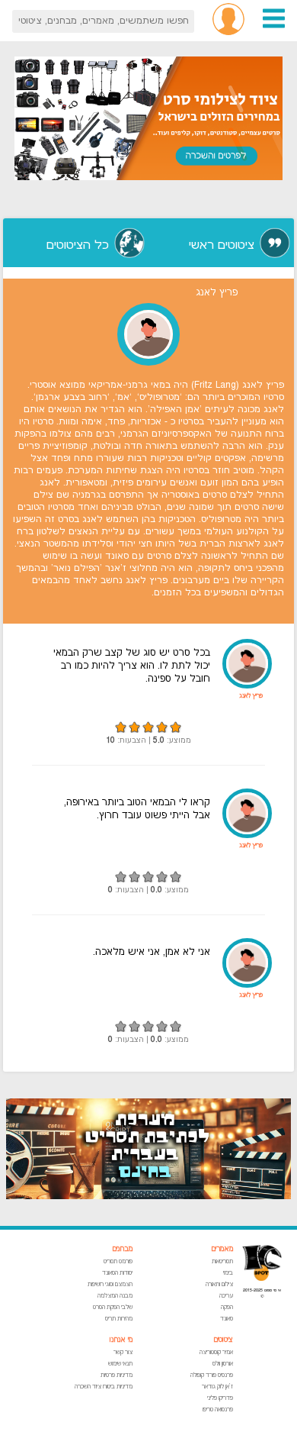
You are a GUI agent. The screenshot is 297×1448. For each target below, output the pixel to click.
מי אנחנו (121, 1340)
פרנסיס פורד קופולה (211, 1375)
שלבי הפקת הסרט (113, 1307)
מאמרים (222, 1249)
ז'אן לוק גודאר (217, 1386)
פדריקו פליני (220, 1398)
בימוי (228, 1272)
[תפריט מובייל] (274, 26)
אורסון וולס (222, 1363)
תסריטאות (222, 1261)
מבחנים (122, 1249)
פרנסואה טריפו (218, 1409)
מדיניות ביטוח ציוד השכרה (104, 1386)
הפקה (227, 1307)
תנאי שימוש (120, 1363)
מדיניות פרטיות (117, 1375)
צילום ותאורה (219, 1284)
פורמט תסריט (118, 1261)
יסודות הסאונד (117, 1272)
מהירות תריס (119, 1318)
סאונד (226, 1318)
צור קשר (123, 1352)
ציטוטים (223, 1340)
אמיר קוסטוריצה (216, 1352)
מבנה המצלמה (115, 1295)
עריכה (226, 1295)
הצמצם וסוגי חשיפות (110, 1284)
